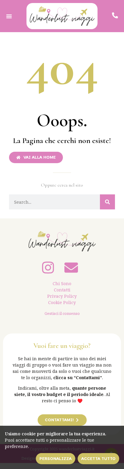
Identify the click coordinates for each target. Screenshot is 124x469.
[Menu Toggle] (9, 16)
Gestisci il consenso (62, 313)
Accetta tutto (98, 458)
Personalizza (55, 458)
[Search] (107, 201)
